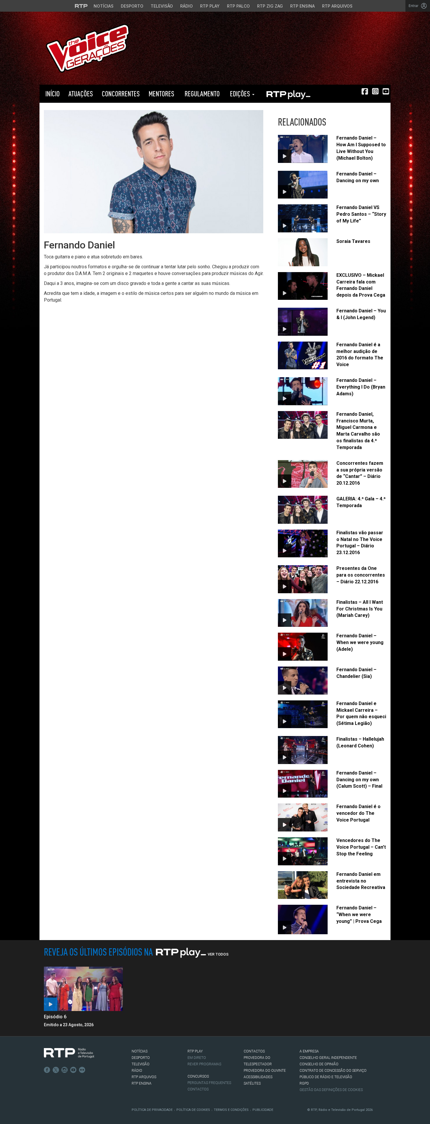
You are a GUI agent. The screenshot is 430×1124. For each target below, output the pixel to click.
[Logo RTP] (69, 1053)
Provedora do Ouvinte (265, 1071)
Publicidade (262, 1110)
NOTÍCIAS (139, 1051)
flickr (82, 1070)
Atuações (80, 93)
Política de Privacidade (152, 1110)
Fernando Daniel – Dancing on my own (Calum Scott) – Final (359, 779)
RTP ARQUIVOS (144, 1077)
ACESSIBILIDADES (258, 1077)
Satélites (252, 1083)
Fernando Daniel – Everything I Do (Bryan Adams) (360, 386)
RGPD (304, 1083)
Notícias (103, 6)
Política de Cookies (193, 1110)
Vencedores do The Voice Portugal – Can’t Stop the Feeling (361, 847)
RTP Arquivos (337, 6)
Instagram (64, 1070)
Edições (240, 93)
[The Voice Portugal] (87, 48)
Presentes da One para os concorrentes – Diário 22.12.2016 (360, 575)
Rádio (186, 6)
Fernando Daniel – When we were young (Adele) (359, 642)
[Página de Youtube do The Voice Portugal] (386, 91)
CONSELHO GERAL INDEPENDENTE (328, 1058)
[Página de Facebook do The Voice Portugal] (365, 91)
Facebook (47, 1070)
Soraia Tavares (353, 241)
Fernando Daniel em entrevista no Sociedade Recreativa (360, 880)
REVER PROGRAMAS (204, 1064)
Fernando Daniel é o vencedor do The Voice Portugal (358, 813)
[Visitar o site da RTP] (81, 6)
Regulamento (201, 93)
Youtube (73, 1070)
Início (52, 93)
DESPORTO (141, 1058)
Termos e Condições (231, 1110)
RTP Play (210, 6)
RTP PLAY (288, 94)
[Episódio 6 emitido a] (83, 989)
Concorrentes (121, 93)
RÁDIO (137, 1071)
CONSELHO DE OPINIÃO (319, 1064)
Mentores (161, 93)
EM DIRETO (197, 1058)
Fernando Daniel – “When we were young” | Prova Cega (359, 914)
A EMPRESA (309, 1051)
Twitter (56, 1070)
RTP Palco (238, 6)
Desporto (132, 6)
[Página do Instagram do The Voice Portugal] (375, 91)
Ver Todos (218, 954)
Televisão (162, 6)
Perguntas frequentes (209, 1083)
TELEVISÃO (140, 1064)
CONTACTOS (254, 1051)
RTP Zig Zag (270, 6)
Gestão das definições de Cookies (331, 1090)
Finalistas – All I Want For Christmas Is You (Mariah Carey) (359, 608)
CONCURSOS (198, 1076)
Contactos (198, 1089)
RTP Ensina (302, 6)
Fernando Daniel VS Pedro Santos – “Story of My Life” (361, 214)
